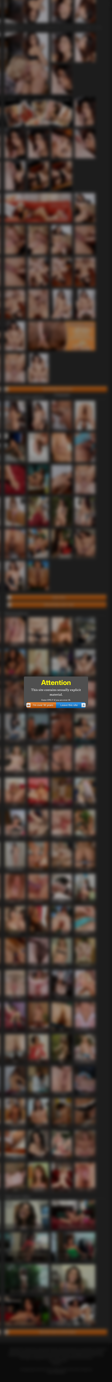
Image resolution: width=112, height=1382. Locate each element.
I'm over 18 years (43, 705)
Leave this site (69, 705)
